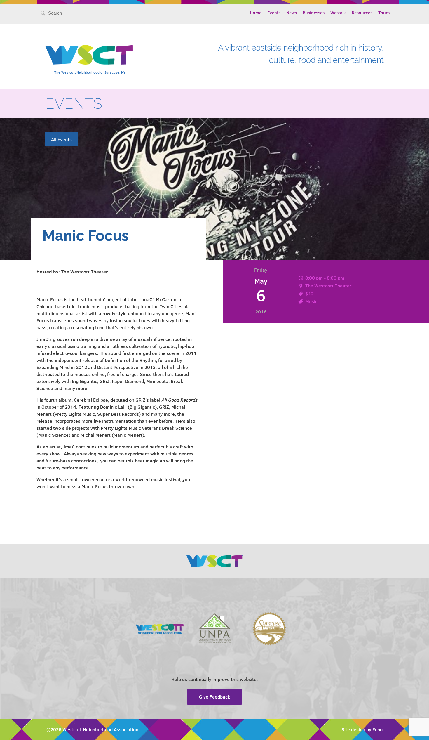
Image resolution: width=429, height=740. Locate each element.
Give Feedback (214, 697)
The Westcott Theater (328, 286)
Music (311, 301)
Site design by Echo (362, 729)
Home (255, 12)
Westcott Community (89, 55)
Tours (384, 12)
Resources (362, 12)
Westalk (338, 12)
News (291, 12)
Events (273, 12)
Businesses (314, 12)
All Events (61, 139)
